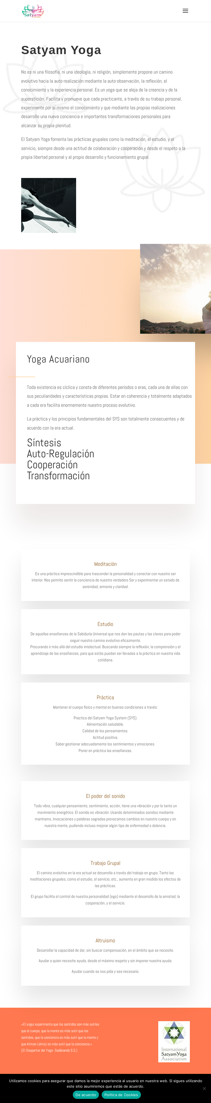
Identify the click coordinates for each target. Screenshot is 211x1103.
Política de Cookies (121, 1095)
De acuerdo (86, 1095)
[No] (204, 1088)
